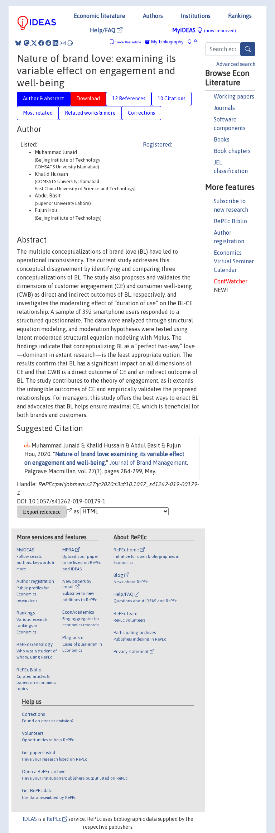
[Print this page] (70, 43)
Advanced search (235, 64)
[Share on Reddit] (48, 43)
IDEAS (30, 819)
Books (222, 139)
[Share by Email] (63, 43)
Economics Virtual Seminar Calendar (234, 261)
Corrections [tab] (141, 113)
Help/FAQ (103, 30)
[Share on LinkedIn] (55, 43)
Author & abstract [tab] (43, 98)
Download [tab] (88, 98)
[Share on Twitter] (34, 43)
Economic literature (99, 16)
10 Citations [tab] (171, 98)
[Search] (247, 49)
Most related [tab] (38, 113)
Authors (153, 16)
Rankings (240, 16)
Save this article (128, 42)
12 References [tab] (128, 98)
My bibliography (167, 41)
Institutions (196, 16)
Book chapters (232, 151)
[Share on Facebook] (41, 43)
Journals (224, 108)
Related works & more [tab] (90, 113)
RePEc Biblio (230, 221)
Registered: (157, 144)
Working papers (234, 96)
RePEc (54, 819)
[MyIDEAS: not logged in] (191, 41)
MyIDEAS (204, 30)
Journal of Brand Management (148, 462)
